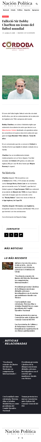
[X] (11, 235)
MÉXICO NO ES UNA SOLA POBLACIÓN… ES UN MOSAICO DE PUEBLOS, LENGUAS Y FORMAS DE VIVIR (25, 267)
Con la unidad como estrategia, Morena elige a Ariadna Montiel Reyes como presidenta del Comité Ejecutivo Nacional (26, 306)
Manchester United (9, 130)
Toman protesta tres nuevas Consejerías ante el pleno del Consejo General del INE (26, 317)
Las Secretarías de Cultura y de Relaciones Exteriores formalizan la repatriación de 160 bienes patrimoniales (26, 327)
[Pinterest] (16, 235)
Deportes (5, 16)
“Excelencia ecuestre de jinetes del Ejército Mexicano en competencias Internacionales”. (26, 279)
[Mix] (21, 235)
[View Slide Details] (18, 46)
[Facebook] (6, 235)
